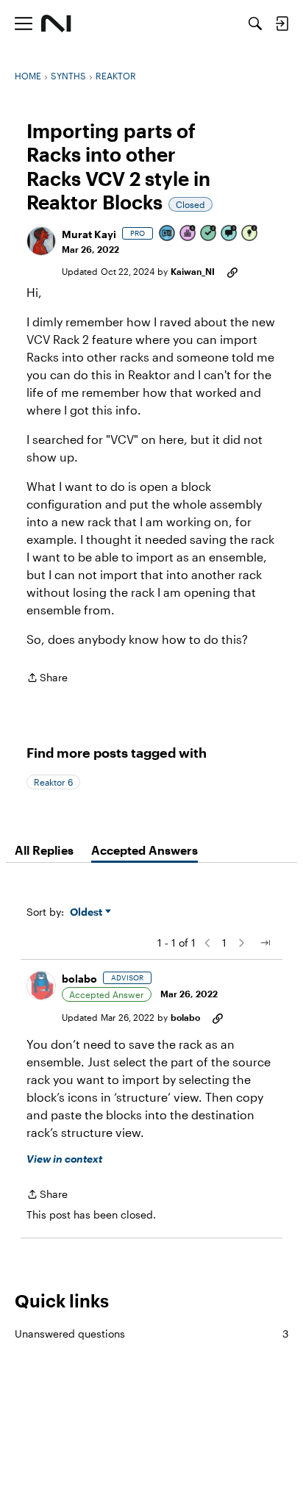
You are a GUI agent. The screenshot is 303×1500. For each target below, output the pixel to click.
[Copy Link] (232, 271)
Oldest (87, 912)
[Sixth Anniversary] (188, 234)
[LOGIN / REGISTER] (281, 23)
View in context (64, 1158)
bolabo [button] (79, 978)
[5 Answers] (209, 234)
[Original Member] (168, 234)
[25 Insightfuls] (250, 234)
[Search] (255, 23)
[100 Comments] (229, 234)
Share (47, 678)
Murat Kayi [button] (89, 234)
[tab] (44, 850)
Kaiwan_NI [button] (193, 271)
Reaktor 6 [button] (53, 782)
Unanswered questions (151, 1333)
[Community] (56, 23)
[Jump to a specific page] (265, 943)
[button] (41, 241)
